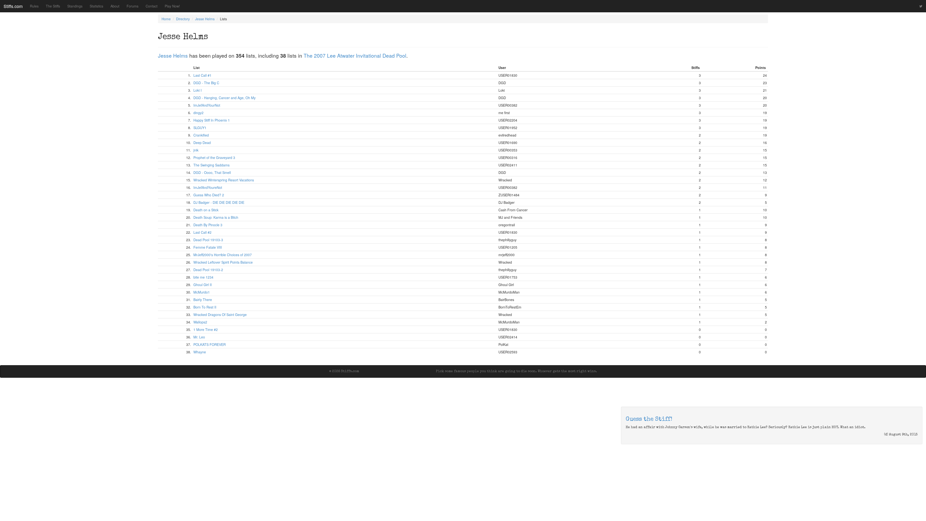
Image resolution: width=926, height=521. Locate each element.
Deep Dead (202, 142)
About (114, 6)
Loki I (197, 90)
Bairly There (202, 299)
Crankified (201, 135)
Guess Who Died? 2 (208, 194)
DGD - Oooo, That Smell (212, 172)
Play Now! (172, 6)
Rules (34, 6)
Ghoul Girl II (202, 284)
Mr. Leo (199, 337)
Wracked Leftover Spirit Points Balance (223, 262)
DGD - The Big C (206, 82)
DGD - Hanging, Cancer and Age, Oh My (224, 97)
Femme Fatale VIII (207, 247)
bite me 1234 (203, 277)
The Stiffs (53, 6)
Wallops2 (200, 322)
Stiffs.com (13, 6)
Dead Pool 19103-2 (208, 269)
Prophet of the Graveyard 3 (214, 157)
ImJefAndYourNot (206, 105)
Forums (132, 6)
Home (166, 18)
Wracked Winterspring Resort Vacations (223, 180)
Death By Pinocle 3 (207, 224)
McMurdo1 (201, 292)
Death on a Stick (205, 209)
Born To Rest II (204, 307)
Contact (151, 6)
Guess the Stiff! (649, 419)
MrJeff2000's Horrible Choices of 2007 (222, 254)
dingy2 (198, 112)
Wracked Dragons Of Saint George (220, 314)
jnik (195, 150)
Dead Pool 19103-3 (208, 239)
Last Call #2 (202, 232)
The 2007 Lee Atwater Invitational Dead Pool (355, 55)
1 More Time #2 (205, 329)
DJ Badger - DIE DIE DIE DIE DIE (218, 202)
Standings (74, 6)
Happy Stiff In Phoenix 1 (211, 120)
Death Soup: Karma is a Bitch (215, 217)
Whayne (199, 352)
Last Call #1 (202, 75)
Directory (183, 18)
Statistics (96, 6)
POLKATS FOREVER (209, 344)
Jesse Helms (205, 18)
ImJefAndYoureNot (207, 187)
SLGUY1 (199, 127)
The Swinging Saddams (211, 165)
